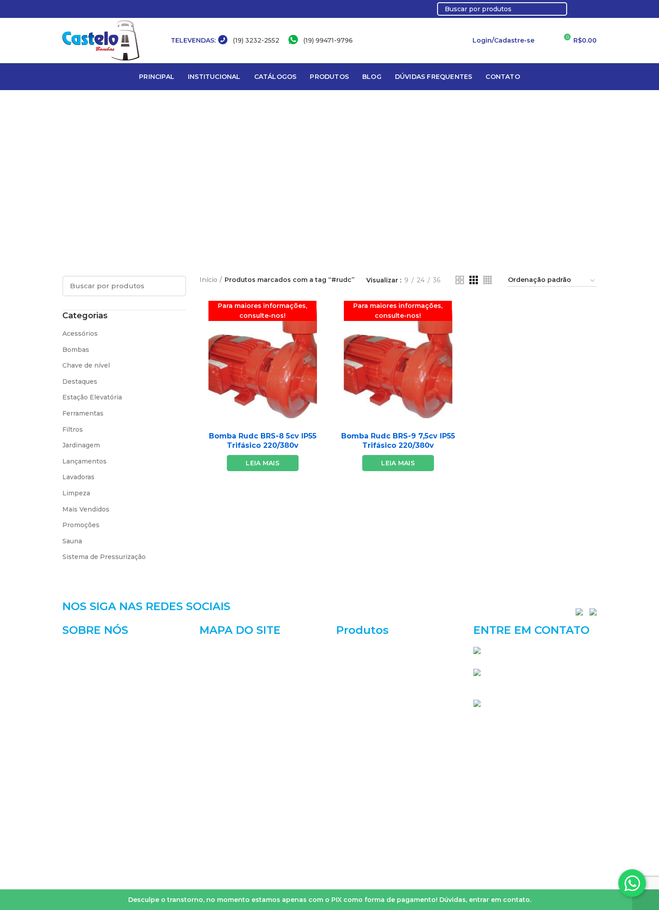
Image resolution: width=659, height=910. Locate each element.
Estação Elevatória (92, 397)
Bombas (75, 350)
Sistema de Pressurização (104, 557)
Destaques (79, 381)
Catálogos (215, 682)
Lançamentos (84, 461)
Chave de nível (86, 365)
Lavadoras (78, 477)
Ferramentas (83, 413)
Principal (214, 651)
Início (208, 280)
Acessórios (80, 333)
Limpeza (76, 493)
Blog (206, 713)
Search (555, 9)
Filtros (72, 429)
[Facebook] (581, 9)
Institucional (219, 667)
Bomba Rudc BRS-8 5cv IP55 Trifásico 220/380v (262, 441)
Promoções (81, 525)
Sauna (72, 541)
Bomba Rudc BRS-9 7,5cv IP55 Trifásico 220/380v (398, 441)
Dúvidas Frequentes (232, 728)
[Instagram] (591, 9)
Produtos (214, 697)
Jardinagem (81, 445)
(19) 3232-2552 (256, 40)
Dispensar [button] (645, 899)
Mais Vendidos (85, 509)
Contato (212, 744)
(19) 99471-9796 (328, 40)
